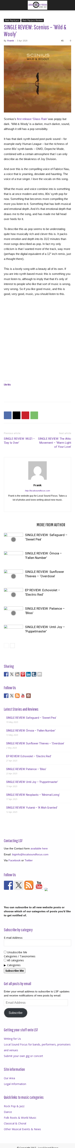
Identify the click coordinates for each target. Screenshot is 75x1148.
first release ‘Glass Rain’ (32, 119)
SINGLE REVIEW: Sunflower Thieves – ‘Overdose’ (35, 743)
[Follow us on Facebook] (6, 695)
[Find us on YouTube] (23, 695)
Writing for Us (12, 1038)
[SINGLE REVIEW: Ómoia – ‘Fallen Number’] (13, 557)
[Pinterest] (25, 415)
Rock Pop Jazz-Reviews (32, 20)
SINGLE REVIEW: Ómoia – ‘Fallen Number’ (31, 730)
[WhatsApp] (34, 415)
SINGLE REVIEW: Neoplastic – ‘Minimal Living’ (33, 794)
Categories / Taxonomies (19, 956)
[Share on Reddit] (17, 674)
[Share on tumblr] (34, 674)
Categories (14, 965)
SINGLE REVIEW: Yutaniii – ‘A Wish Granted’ (32, 807)
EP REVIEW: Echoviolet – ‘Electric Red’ (28, 756)
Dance (8, 1112)
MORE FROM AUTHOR (51, 524)
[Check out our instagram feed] (28, 695)
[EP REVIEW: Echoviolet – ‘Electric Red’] (13, 594)
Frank (10, 40)
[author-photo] (37, 479)
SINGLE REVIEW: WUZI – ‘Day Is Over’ (19, 440)
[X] (16, 415)
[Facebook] (8, 415)
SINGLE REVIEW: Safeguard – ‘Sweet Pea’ (31, 717)
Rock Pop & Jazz (12, 20)
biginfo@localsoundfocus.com (30, 854)
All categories (15, 960)
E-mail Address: (13, 937)
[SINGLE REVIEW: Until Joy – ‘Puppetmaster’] (13, 631)
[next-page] (12, 645)
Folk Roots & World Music (20, 1117)
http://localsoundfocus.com (37, 490)
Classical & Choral (15, 1123)
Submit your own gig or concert (23, 1056)
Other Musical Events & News (22, 1129)
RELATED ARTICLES (19, 524)
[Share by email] (39, 674)
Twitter (29, 860)
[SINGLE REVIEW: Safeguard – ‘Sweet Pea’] (13, 539)
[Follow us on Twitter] (11, 695)
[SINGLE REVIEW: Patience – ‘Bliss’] (13, 613)
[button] (6, 5)
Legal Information (15, 1084)
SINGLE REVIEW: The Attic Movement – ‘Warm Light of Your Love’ (54, 442)
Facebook (14, 860)
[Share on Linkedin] (28, 674)
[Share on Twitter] (11, 674)
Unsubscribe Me (16, 952)
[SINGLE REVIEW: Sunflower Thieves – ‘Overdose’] (13, 576)
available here (39, 848)
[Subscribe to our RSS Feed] (17, 695)
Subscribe (15, 1012)
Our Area (9, 1078)
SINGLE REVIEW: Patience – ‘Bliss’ (26, 769)
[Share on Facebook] (6, 674)
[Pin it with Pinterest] (23, 674)
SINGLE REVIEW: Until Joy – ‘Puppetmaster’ (32, 781)
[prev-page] (6, 645)
